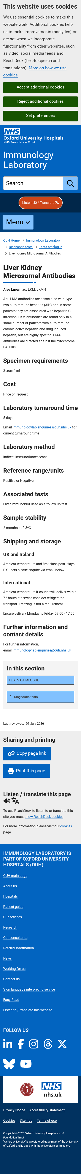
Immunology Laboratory (43, 240)
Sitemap (26, 1120)
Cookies (9, 1120)
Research (10, 927)
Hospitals (10, 896)
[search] (70, 183)
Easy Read (11, 1000)
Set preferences (40, 115)
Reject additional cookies (40, 101)
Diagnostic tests (21, 247)
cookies (66, 826)
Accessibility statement (47, 1110)
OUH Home (11, 240)
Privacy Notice (14, 1110)
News (7, 958)
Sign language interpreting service (29, 989)
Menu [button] (15, 222)
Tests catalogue (50, 247)
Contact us (11, 979)
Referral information (18, 948)
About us (10, 886)
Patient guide (13, 907)
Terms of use (47, 1120)
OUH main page (15, 876)
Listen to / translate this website (27, 1010)
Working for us (14, 969)
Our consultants (15, 938)
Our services (12, 917)
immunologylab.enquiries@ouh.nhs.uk (42, 427)
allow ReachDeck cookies (44, 817)
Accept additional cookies (40, 87)
